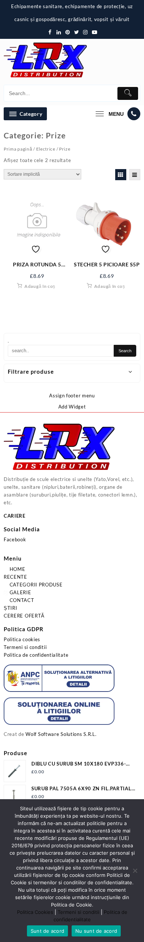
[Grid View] (120, 174)
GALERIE (19, 592)
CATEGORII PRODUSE (35, 585)
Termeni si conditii (25, 647)
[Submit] (127, 93)
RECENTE (15, 577)
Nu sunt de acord (96, 931)
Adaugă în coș (39, 286)
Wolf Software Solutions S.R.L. (60, 734)
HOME (16, 569)
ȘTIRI (10, 608)
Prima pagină (18, 149)
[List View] (134, 174)
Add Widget (72, 407)
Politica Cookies (35, 912)
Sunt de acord (47, 931)
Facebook (15, 539)
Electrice (45, 149)
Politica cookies (22, 639)
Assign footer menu (72, 395)
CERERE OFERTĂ (24, 616)
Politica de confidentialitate (36, 655)
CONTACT (21, 600)
